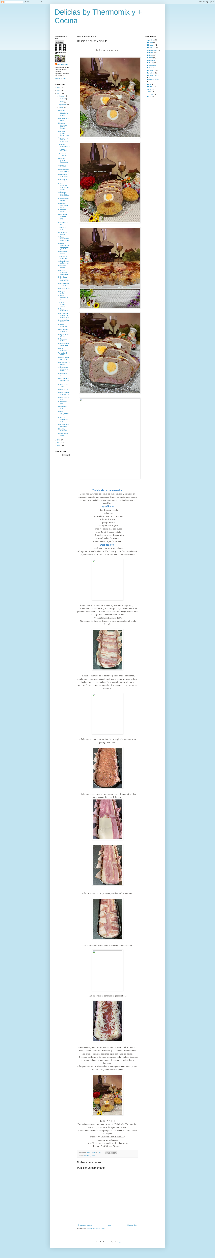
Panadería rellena (153, 80)
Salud (149, 89)
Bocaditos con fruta (63, 407)
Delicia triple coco (62, 374)
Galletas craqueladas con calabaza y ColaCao (63, 246)
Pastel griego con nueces (63, 175)
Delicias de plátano (62, 292)
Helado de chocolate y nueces (63, 419)
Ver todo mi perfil (60, 79)
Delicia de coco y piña (63, 119)
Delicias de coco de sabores (64, 344)
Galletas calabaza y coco (63, 297)
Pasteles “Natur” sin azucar (63, 358)
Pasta (149, 84)
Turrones (150, 94)
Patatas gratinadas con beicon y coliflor (63, 186)
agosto (61, 108)
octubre (61, 102)
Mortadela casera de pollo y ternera (62, 125)
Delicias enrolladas (62, 325)
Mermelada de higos (63, 434)
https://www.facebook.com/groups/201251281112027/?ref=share (107, 1130)
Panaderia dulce (153, 75)
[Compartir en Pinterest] (116, 1153)
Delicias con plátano (62, 340)
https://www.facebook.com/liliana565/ (107, 1136)
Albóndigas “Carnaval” (62, 155)
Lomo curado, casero (63, 233)
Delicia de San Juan (63, 386)
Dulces (149, 55)
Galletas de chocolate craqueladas (63, 194)
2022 (59, 440)
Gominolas (151, 60)
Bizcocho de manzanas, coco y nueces (63, 217)
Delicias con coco (62, 402)
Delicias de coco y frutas (64, 363)
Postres (149, 87)
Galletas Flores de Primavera (63, 262)
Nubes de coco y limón (63, 335)
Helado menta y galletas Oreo (63, 393)
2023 (59, 93)
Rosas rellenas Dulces (63, 199)
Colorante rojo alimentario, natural (63, 369)
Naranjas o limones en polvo (63, 205)
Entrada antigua (132, 1225)
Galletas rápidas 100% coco (63, 284)
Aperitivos (87, 1156)
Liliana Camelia (62, 64)
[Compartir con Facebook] (113, 1153)
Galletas (150, 58)
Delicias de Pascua (62, 210)
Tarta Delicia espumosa (62, 257)
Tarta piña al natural (62, 354)
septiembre (63, 105)
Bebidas (150, 42)
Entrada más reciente (85, 1225)
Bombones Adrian (62, 266)
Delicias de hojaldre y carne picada (63, 272)
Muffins (149, 68)
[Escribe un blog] (109, 1153)
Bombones (151, 47)
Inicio (109, 1225)
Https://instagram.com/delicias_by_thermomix (107, 1143)
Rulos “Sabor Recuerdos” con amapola (63, 279)
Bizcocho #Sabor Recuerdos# (63, 160)
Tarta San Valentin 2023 (64, 145)
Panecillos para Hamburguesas (63, 380)
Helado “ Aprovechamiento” (63, 413)
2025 (59, 88)
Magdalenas (151, 65)
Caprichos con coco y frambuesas (63, 139)
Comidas (93, 1156)
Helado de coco (63, 389)
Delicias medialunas (63, 310)
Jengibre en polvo (62, 228)
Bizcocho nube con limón (63, 330)
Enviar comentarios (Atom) (96, 1228)
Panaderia (150, 70)
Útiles (149, 97)
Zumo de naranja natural (61, 304)
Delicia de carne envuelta (63, 180)
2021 (59, 443)
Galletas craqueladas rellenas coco (63, 238)
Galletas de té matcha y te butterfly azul (63, 315)
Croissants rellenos (62, 166)
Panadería (150, 73)
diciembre (62, 96)
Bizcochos (150, 45)
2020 (59, 446)
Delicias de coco (64, 288)
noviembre (62, 99)
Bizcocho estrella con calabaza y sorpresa (63, 112)
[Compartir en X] (111, 1153)
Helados (150, 63)
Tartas (149, 92)
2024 (59, 90)
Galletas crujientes (62, 349)
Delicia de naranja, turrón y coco (63, 133)
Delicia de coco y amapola (63, 425)
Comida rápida (152, 50)
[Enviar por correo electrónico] (106, 1153)
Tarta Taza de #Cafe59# (62, 150)
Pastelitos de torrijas (62, 252)
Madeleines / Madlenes (62, 430)
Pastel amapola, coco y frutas (63, 170)
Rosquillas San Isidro (63, 321)
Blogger (119, 1242)
